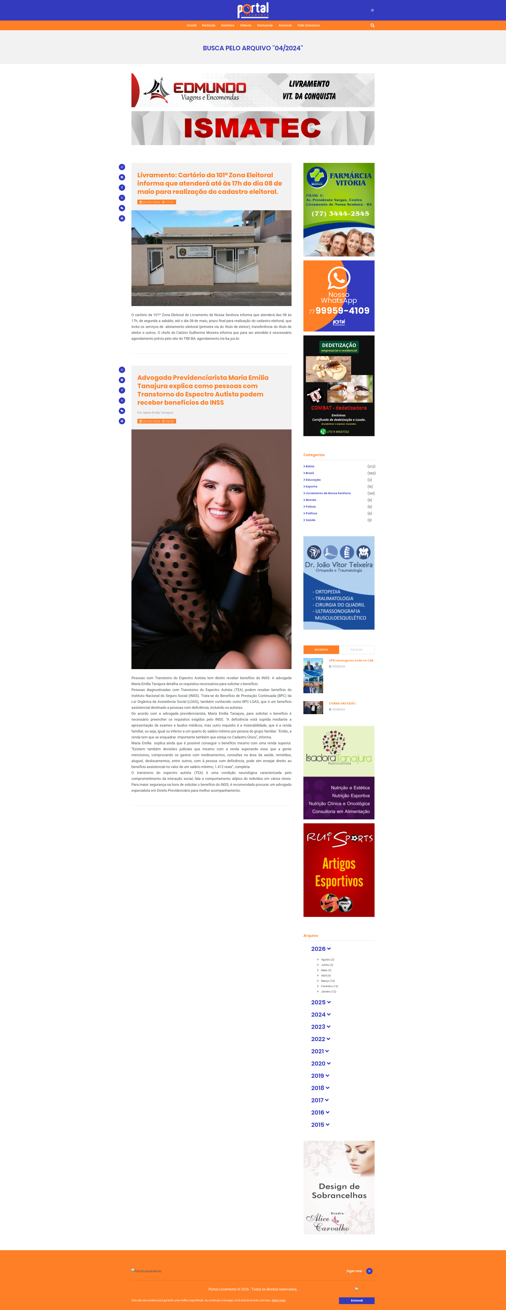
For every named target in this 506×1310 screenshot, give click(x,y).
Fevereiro (329, 986)
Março (328, 980)
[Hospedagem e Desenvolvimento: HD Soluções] (356, 1289)
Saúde (310, 520)
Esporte (311, 486)
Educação (313, 480)
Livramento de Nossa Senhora (328, 493)
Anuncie (285, 25)
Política (311, 513)
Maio (326, 970)
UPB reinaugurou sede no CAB (351, 660)
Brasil (309, 473)
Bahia (309, 466)
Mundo (310, 500)
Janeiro (328, 991)
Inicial (191, 25)
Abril (326, 975)
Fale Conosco (309, 25)
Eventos (227, 25)
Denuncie (265, 25)
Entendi (357, 1300)
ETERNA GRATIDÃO (342, 703)
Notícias (208, 25)
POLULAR (357, 649)
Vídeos (245, 25)
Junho (327, 964)
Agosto (327, 959)
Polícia (310, 507)
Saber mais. (279, 1300)
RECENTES (321, 649)
